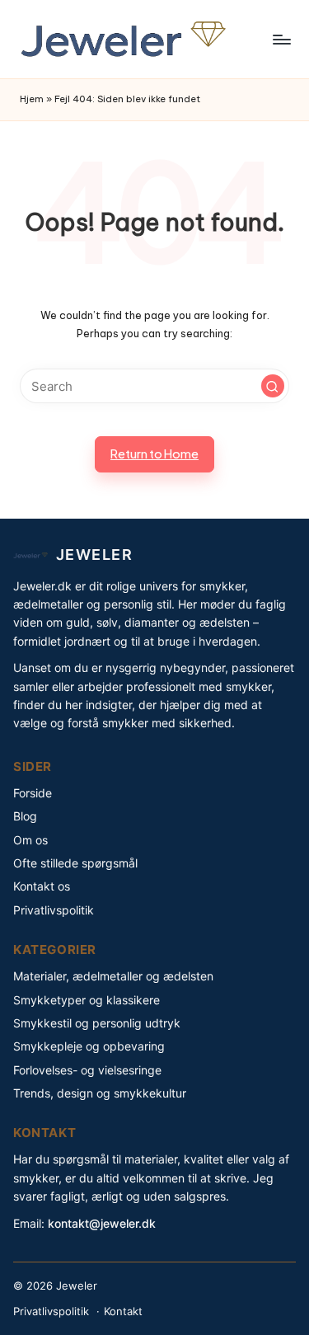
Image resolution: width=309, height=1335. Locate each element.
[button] (272, 385)
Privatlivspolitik (53, 910)
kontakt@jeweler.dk (102, 1223)
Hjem (32, 99)
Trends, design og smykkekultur (99, 1093)
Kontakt (123, 1311)
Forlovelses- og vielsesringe (87, 1070)
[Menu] (281, 39)
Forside (32, 793)
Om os (30, 840)
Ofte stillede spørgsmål (75, 863)
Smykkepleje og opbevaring (89, 1046)
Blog (25, 816)
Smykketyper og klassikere (86, 1000)
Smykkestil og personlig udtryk (96, 1023)
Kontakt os (41, 886)
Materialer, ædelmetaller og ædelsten (113, 976)
